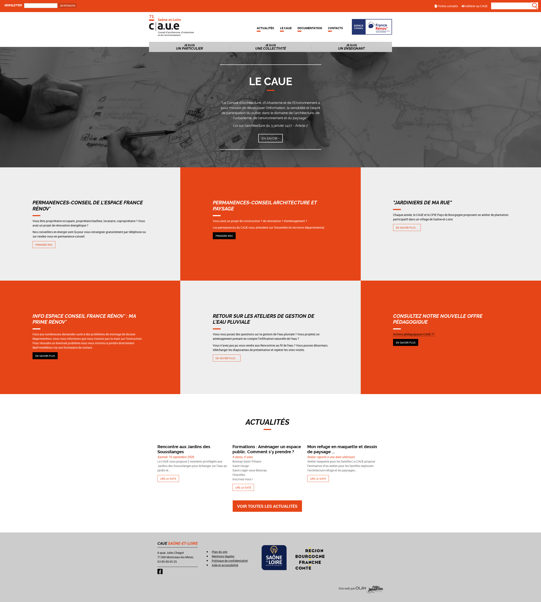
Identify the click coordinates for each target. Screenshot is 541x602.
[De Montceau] (375, 588)
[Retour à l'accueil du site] (171, 25)
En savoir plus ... (407, 227)
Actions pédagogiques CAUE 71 (414, 334)
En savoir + (270, 138)
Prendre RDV (44, 244)
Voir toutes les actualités (267, 506)
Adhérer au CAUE (476, 6)
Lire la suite (168, 478)
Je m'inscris (67, 5)
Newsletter (13, 5)
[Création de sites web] (361, 588)
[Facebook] (160, 571)
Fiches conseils (447, 6)
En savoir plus (45, 356)
